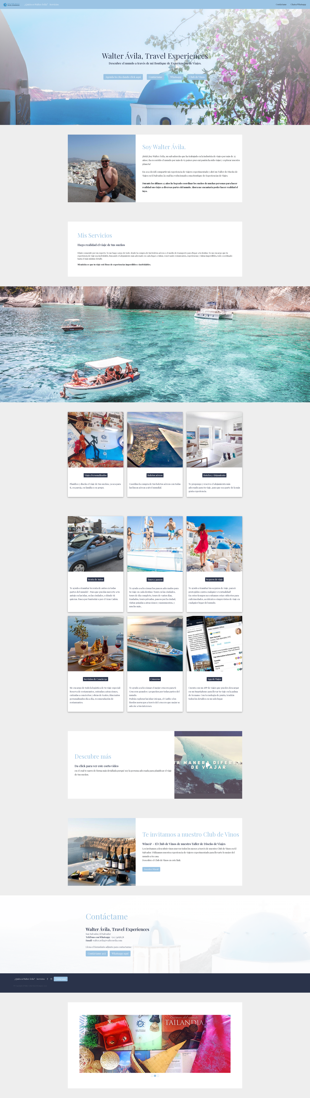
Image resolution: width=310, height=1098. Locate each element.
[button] (36, 4)
